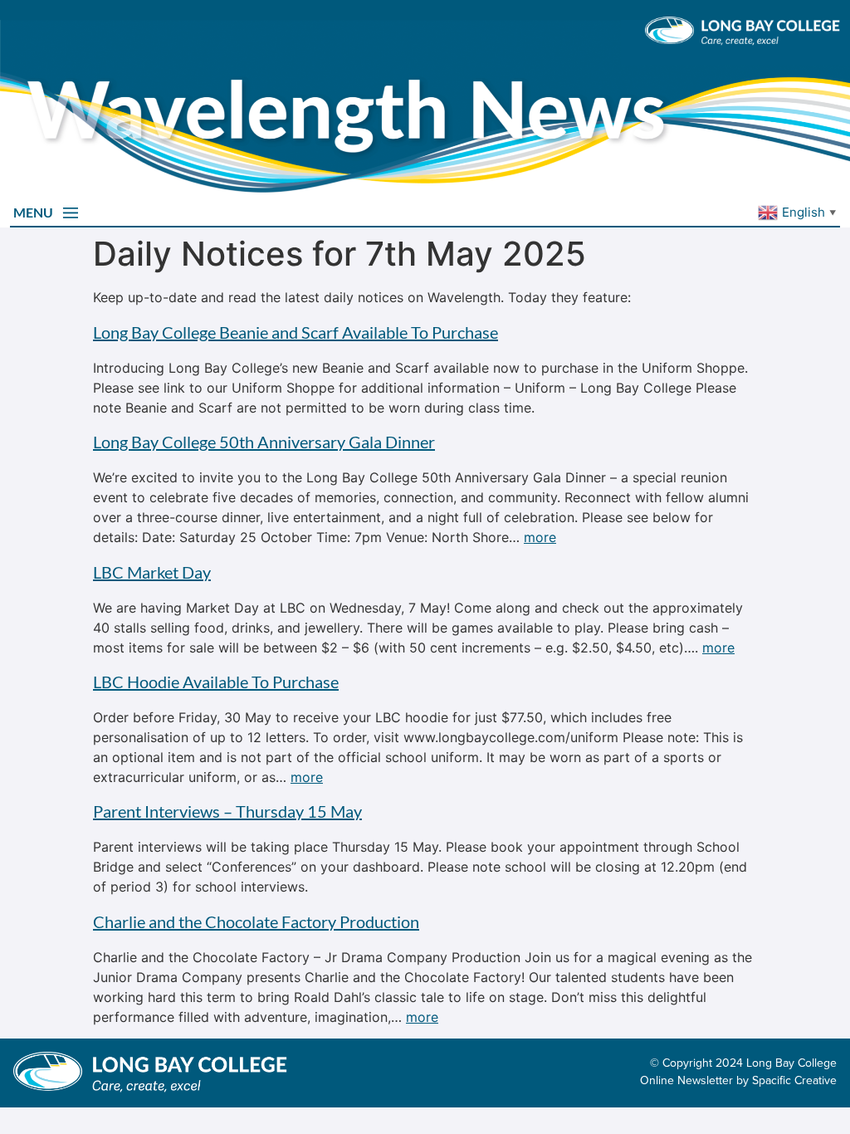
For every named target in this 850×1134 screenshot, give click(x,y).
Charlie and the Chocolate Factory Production (256, 921)
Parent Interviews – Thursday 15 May (227, 811)
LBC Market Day (152, 572)
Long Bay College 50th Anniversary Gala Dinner (264, 442)
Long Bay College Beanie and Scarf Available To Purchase (295, 332)
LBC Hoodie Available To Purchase (216, 682)
